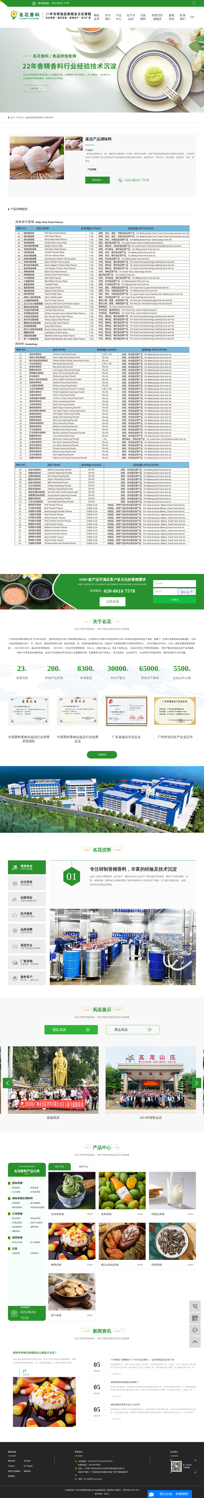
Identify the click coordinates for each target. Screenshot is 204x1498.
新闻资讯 (171, 17)
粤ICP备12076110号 (131, 1490)
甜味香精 (17, 1183)
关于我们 (108, 17)
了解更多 (102, 754)
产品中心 (119, 17)
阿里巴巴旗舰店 (157, 17)
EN (192, 17)
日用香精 (17, 1213)
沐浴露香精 (17, 1227)
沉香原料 (16, 1253)
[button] (7, 1083)
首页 (12, 117)
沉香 (14, 1248)
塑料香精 (34, 1227)
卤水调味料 (35, 1203)
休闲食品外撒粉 (37, 1207)
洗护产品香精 (36, 1223)
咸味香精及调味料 (34, 117)
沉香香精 (34, 1253)
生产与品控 (131, 17)
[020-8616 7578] (195, 1306)
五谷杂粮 (16, 1192)
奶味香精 (16, 1188)
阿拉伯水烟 (17, 1242)
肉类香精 (48, 117)
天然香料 (143, 17)
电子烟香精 (35, 1242)
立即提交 (175, 600)
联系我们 (182, 17)
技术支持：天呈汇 (102, 1494)
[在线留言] (195, 1330)
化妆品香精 (35, 1218)
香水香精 (16, 1218)
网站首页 (96, 17)
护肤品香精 (17, 1223)
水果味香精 (35, 1192)
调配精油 (16, 1231)
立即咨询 (112, 601)
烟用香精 (17, 1237)
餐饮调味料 (17, 1207)
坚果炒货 (34, 1188)
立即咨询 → (97, 180)
